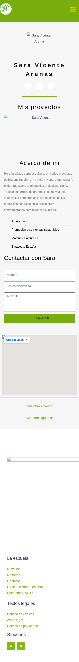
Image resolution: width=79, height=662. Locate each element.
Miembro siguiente (39, 418)
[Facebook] (11, 646)
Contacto (13, 581)
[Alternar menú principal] (73, 9)
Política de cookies (20, 614)
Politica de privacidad (22, 626)
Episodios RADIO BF (22, 593)
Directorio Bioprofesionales (26, 587)
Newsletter (14, 569)
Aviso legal (15, 620)
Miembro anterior (39, 406)
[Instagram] (21, 646)
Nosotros (13, 575)
